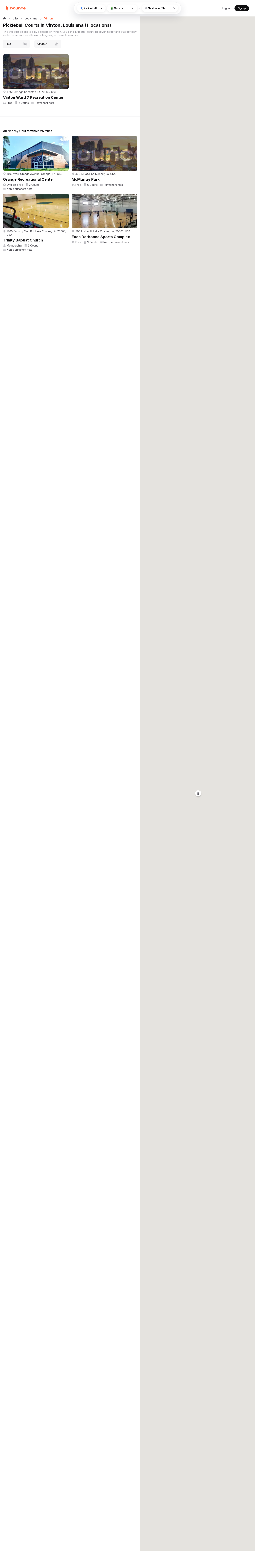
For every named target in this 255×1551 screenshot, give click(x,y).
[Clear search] (174, 8)
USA (15, 18)
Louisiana (31, 18)
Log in (226, 8)
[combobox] (160, 8)
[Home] (16, 8)
